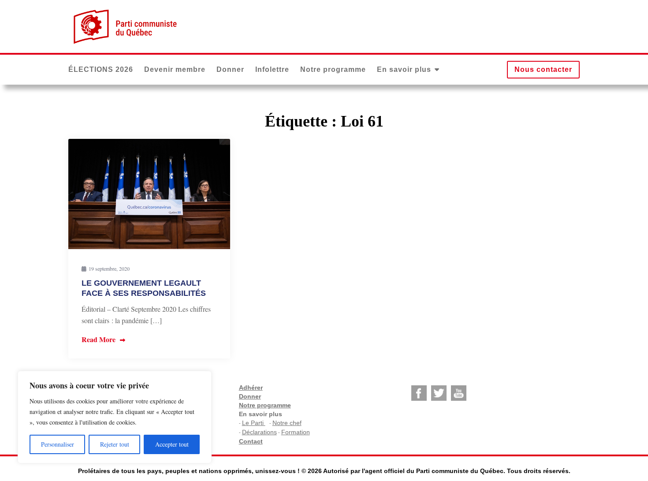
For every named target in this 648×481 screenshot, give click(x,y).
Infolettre (272, 69)
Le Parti (253, 422)
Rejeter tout (114, 444)
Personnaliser (57, 444)
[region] (115, 417)
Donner (230, 69)
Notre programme (333, 69)
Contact (251, 441)
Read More (98, 339)
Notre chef (287, 422)
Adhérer (251, 387)
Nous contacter (543, 69)
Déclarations (259, 432)
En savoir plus (404, 69)
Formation (295, 432)
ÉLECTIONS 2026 (100, 69)
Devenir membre (174, 69)
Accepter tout (172, 444)
